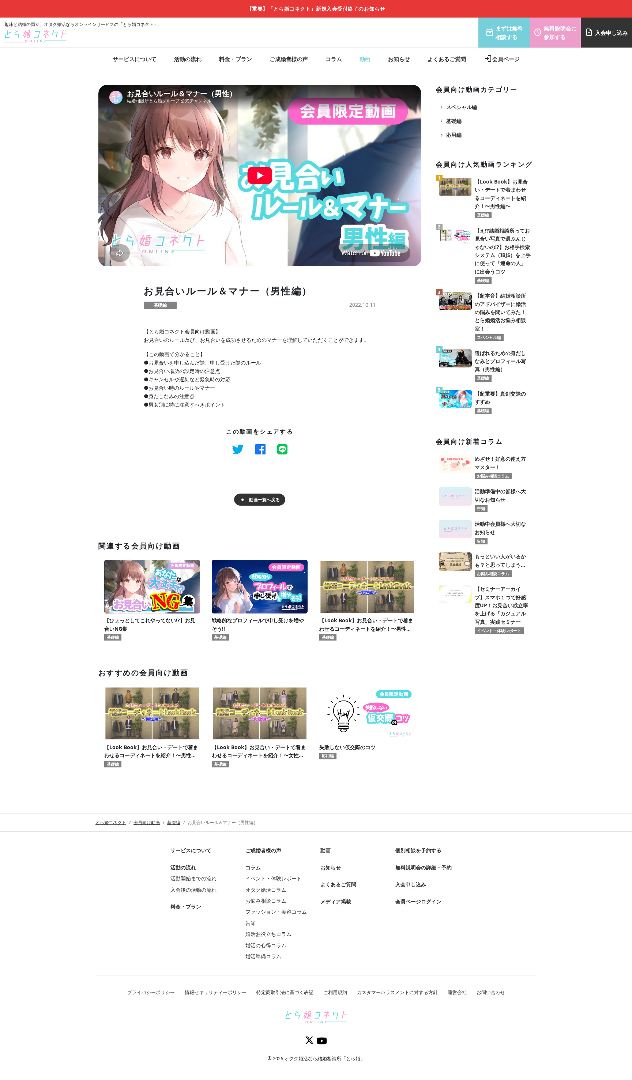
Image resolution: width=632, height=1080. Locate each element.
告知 (250, 922)
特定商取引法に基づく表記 (284, 992)
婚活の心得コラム (265, 945)
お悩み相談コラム (265, 900)
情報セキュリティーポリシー (216, 992)
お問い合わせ (491, 992)
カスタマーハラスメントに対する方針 (397, 992)
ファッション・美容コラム (276, 911)
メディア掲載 (335, 901)
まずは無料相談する (504, 32)
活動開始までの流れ (193, 878)
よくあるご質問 (447, 59)
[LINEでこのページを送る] (282, 449)
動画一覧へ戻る (264, 499)
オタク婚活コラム (265, 889)
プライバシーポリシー (151, 992)
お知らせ (399, 59)
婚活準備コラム (263, 956)
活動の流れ (188, 59)
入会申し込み (606, 32)
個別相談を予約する (418, 850)
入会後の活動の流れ (193, 889)
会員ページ (502, 59)
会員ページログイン (418, 901)
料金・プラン (235, 59)
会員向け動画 (146, 822)
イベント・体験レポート (273, 878)
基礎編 (450, 121)
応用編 (450, 135)
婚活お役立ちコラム (268, 933)
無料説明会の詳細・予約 (423, 867)
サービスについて (135, 59)
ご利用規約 (335, 992)
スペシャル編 (458, 107)
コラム (334, 59)
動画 (365, 59)
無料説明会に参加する (555, 32)
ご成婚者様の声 (289, 59)
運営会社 (457, 992)
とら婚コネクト (110, 822)
